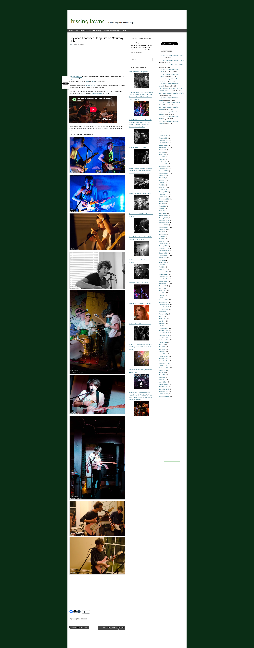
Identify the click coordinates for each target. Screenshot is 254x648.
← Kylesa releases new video (79, 627)
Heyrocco (72, 79)
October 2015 (163, 337)
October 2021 (163, 196)
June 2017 (162, 290)
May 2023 (162, 157)
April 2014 (162, 379)
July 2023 (162, 152)
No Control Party (91, 85)
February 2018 (163, 272)
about (125, 30)
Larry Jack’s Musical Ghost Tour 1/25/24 (171, 60)
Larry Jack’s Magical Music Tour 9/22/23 (171, 93)
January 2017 (163, 302)
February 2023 (163, 164)
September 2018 (164, 255)
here (87, 81)
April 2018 (162, 267)
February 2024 (163, 135)
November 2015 (164, 335)
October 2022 (163, 171)
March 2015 (162, 354)
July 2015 (162, 344)
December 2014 (164, 361)
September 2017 (164, 283)
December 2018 (164, 248)
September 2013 (164, 396)
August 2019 (163, 229)
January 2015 (163, 358)
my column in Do (76, 76)
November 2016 (164, 307)
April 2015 (162, 351)
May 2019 (162, 236)
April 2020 (162, 210)
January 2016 (163, 330)
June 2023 (162, 154)
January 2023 (163, 166)
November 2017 (164, 279)
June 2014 (162, 375)
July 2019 (162, 232)
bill (72, 44)
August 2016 (163, 314)
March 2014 (162, 382)
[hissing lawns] (127, 18)
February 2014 (163, 384)
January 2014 (163, 386)
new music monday (95, 30)
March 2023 (162, 161)
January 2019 (163, 246)
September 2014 (164, 368)
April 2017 (162, 295)
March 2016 (162, 325)
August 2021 (163, 201)
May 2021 (162, 208)
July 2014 (162, 372)
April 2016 (162, 323)
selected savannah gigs (112, 30)
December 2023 (164, 140)
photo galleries (81, 30)
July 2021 (162, 204)
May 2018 (162, 265)
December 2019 (164, 220)
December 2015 (164, 333)
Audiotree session (97, 93)
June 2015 (162, 347)
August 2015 (163, 342)
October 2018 (163, 253)
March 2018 (162, 269)
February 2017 (163, 300)
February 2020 (163, 215)
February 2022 (163, 189)
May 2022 (162, 182)
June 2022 (162, 180)
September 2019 (164, 227)
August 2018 (163, 257)
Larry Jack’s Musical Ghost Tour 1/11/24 (171, 65)
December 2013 (164, 389)
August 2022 (163, 175)
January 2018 (163, 274)
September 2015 (164, 340)
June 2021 (162, 206)
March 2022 (162, 187)
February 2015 (163, 356)
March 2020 (162, 213)
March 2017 (162, 297)
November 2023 (164, 142)
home (71, 30)
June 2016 (162, 318)
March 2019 (162, 241)
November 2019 (164, 222)
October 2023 (163, 145)
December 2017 (164, 276)
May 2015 (162, 349)
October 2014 (163, 365)
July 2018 (162, 260)
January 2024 (163, 138)
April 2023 (162, 159)
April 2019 (162, 239)
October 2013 (163, 393)
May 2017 (162, 293)
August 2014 (163, 370)
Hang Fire (76, 619)
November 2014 (164, 363)
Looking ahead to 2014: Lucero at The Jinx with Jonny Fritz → (113, 628)
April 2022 (162, 185)
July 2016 (162, 316)
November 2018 (164, 250)
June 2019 (162, 234)
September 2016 (164, 311)
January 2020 (163, 218)
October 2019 (163, 225)
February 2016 (163, 328)
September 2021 (164, 199)
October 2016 (163, 309)
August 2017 (163, 286)
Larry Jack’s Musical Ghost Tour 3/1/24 (171, 55)
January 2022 (163, 192)
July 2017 (162, 288)
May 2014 (162, 377)
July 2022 (162, 178)
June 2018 (162, 262)
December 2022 (164, 168)
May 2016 (162, 321)
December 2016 (164, 304)
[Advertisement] (127, 4)
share (65, 87)
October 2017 (163, 281)
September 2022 (164, 173)
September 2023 (164, 147)
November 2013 (164, 391)
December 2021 (164, 194)
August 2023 (163, 150)
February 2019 (163, 243)
